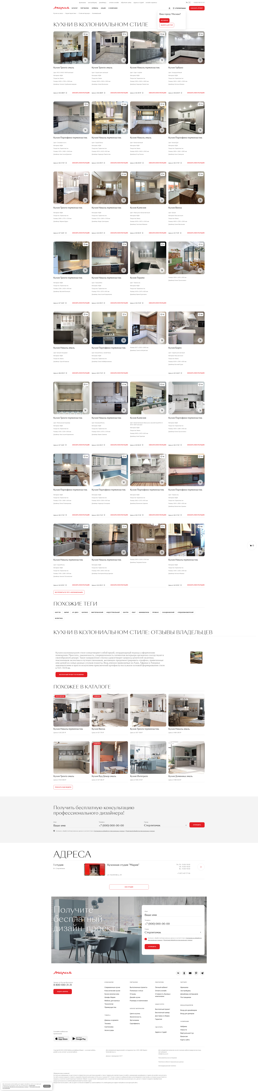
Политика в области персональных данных (171, 1062)
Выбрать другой (167, 25)
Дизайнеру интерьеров (189, 994)
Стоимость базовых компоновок (162, 995)
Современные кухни (112, 987)
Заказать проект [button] (197, 8)
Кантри (125, 612)
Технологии (109, 1004)
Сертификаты (135, 1023)
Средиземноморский (185, 612)
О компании (184, 1021)
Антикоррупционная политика (167, 1066)
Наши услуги (159, 1004)
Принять (47, 1086)
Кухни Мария (109, 982)
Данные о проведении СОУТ (114, 1056)
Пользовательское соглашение (167, 1058)
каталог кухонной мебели (69, 1052)
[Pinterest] (196, 973)
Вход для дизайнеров (188, 1010)
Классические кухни (112, 991)
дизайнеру (102, 2)
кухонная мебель (90, 1050)
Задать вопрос (62, 991)
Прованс (155, 612)
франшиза (82, 2)
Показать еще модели (63, 787)
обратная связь (126, 2)
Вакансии (184, 1036)
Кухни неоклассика (112, 994)
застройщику (92, 2)
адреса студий (139, 2)
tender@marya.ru (111, 1052)
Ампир (66, 612)
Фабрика (183, 1026)
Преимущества (110, 1007)
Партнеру (183, 982)
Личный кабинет (161, 987)
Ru (187, 2)
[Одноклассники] (184, 973)
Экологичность (135, 1017)
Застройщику (185, 991)
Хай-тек (58, 612)
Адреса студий (160, 1032)
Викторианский (97, 612)
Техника (108, 1023)
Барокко (85, 612)
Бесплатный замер (162, 1012)
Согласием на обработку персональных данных (109, 831)
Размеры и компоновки (139, 1001)
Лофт (134, 612)
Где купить (159, 1027)
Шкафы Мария (110, 997)
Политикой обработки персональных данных (140, 831)
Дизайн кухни (135, 997)
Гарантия (158, 1019)
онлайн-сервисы (151, 2)
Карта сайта (185, 1040)
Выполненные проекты (138, 987)
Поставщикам (185, 997)
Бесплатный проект (162, 1009)
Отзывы (133, 994)
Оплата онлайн (160, 991)
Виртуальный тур (187, 1033)
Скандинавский (168, 612)
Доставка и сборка (162, 1016)
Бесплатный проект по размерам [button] (71, 674)
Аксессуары (109, 1030)
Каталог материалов (137, 1008)
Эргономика (134, 1020)
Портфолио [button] (85, 8)
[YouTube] (190, 973)
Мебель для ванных (112, 1001)
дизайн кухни (57, 1052)
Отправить (197, 825)
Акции (103, 8)
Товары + (108, 1015)
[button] (179, 8)
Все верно (164, 20)
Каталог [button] (75, 8)
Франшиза (184, 987)
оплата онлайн (114, 2)
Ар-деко (75, 612)
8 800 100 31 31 (199, 2)
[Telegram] (202, 973)
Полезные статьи (136, 991)
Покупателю (159, 982)
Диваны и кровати (111, 1020)
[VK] (178, 973)
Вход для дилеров (186, 1005)
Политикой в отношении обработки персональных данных (19, 1086)
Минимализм (144, 612)
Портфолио (134, 982)
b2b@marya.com (163, 1054)
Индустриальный (113, 612)
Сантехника (109, 1027)
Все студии (129, 887)
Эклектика (59, 618)
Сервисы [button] (95, 8)
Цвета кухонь (135, 1013)
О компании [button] (112, 8)
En (189, 2)
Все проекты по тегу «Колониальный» (69, 592)
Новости (183, 1030)
